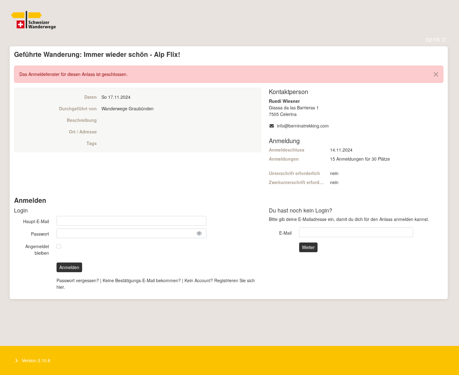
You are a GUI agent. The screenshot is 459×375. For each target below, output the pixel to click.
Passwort (40, 234)
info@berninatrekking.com (303, 125)
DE (429, 39)
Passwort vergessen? (78, 280)
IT (444, 39)
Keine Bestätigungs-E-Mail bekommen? (142, 280)
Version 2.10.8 (36, 360)
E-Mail (285, 233)
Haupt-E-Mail (36, 221)
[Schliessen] (436, 74)
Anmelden (69, 267)
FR (436, 39)
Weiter (308, 247)
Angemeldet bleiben (37, 249)
